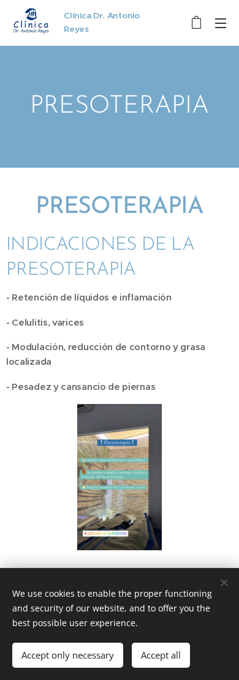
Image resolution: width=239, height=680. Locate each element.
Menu (220, 22)
